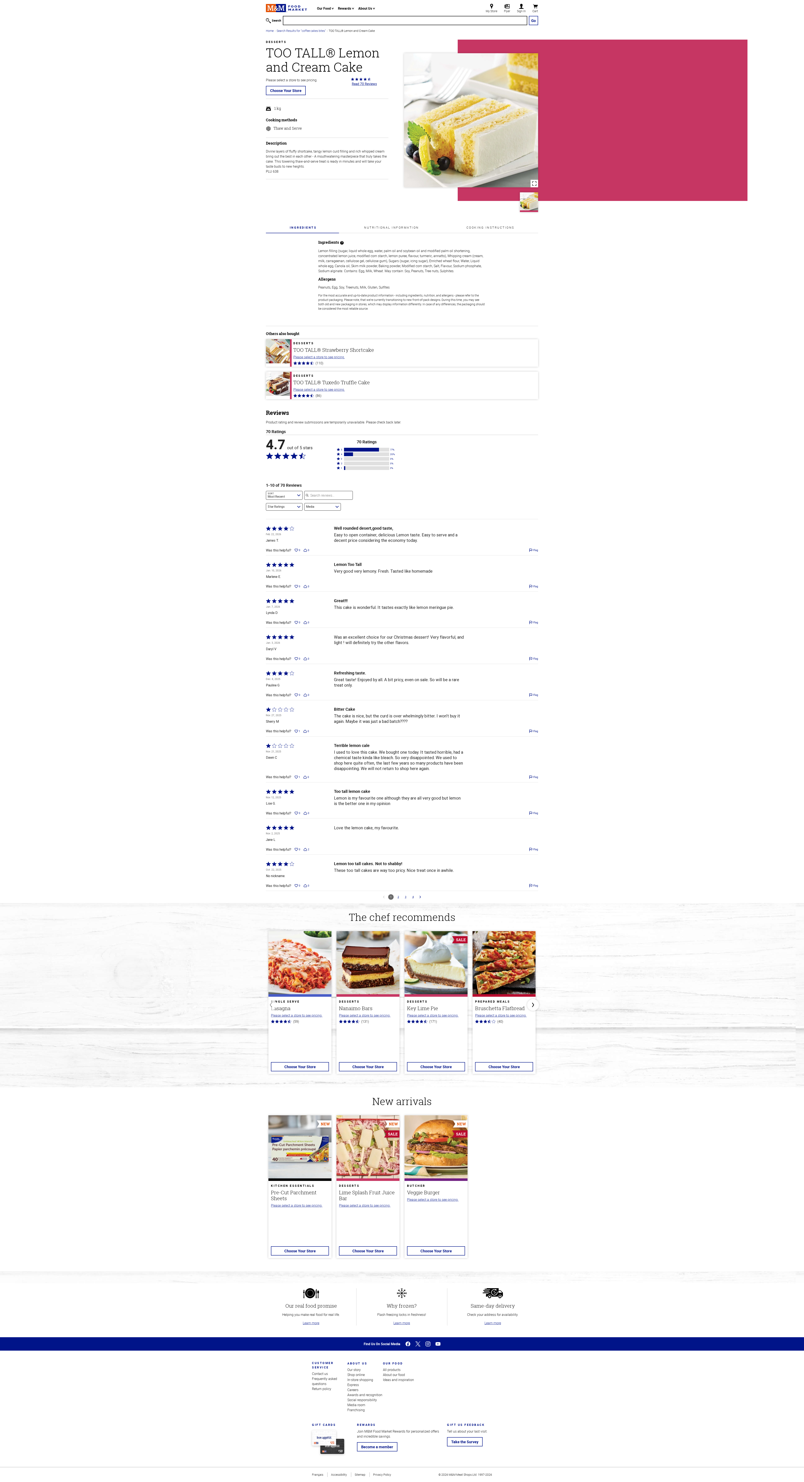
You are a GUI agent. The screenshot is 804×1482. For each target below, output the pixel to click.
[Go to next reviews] (420, 897)
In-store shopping (360, 1379)
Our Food (324, 8)
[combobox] (284, 495)
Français (317, 1475)
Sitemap (360, 1475)
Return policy (321, 1388)
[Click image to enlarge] (471, 120)
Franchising (356, 1410)
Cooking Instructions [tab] (490, 227)
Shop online (356, 1374)
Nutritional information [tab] (391, 227)
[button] (367, 450)
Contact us (320, 1373)
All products (392, 1369)
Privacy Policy (382, 1475)
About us (357, 1363)
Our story (354, 1369)
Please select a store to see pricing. (319, 357)
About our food (394, 1374)
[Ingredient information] (342, 242)
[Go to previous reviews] (384, 897)
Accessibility (339, 1475)
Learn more (311, 1323)
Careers (352, 1390)
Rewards (345, 8)
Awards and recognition (364, 1395)
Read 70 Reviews (364, 84)
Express (353, 1384)
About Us (365, 8)
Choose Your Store (286, 90)
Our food (393, 1363)
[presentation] (303, 227)
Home (270, 31)
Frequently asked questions (324, 1381)
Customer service (323, 1365)
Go (533, 20)
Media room (356, 1405)
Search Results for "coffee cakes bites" (301, 31)
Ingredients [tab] (303, 227)
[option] (300, 1005)
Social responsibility (362, 1400)
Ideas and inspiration (398, 1379)
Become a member (377, 1446)
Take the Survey (464, 1441)
